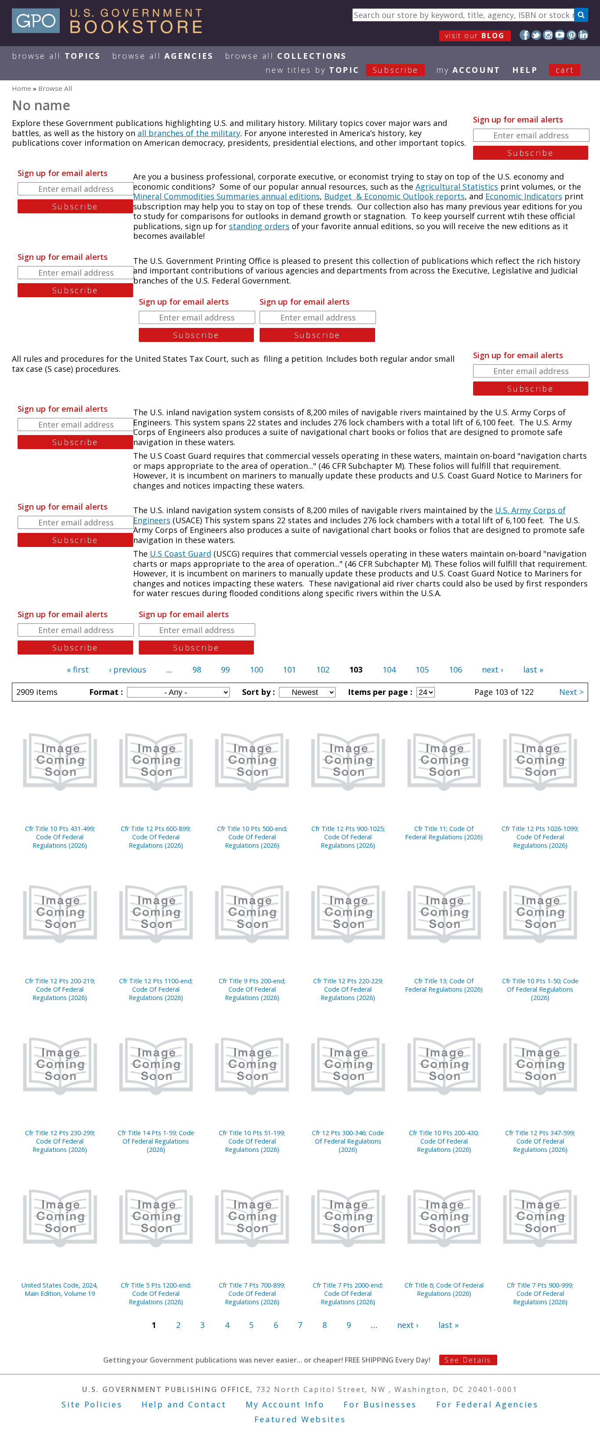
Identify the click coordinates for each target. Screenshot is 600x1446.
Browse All (56, 55)
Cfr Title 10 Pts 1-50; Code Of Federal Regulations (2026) (540, 989)
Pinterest (572, 35)
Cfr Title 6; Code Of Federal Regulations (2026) (444, 1289)
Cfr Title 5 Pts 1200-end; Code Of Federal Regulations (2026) (156, 1293)
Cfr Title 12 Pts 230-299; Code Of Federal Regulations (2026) (60, 1141)
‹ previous (127, 669)
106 (455, 669)
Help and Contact (183, 1404)
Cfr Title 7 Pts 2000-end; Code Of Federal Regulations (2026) (348, 1293)
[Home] (111, 30)
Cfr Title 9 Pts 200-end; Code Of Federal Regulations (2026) (252, 989)
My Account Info (285, 1404)
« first (78, 669)
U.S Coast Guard (180, 553)
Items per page (379, 692)
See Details (468, 1360)
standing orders (259, 226)
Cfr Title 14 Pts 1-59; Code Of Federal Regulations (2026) (156, 1141)
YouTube (560, 35)
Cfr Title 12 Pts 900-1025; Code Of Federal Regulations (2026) (348, 836)
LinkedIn (583, 35)
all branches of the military (188, 133)
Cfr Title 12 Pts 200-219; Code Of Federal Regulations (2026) (60, 989)
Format (105, 692)
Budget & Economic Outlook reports (394, 196)
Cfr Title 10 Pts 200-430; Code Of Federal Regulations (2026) (444, 1141)
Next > (571, 692)
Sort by (257, 692)
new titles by (342, 70)
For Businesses (380, 1404)
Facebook (525, 35)
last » (533, 669)
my (468, 70)
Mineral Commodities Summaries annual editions (226, 196)
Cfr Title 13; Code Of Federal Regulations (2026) (444, 985)
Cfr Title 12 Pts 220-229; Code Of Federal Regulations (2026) (348, 989)
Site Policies (91, 1404)
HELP (525, 70)
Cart (565, 70)
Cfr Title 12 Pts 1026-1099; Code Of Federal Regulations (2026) (540, 836)
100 (256, 669)
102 (322, 669)
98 (196, 669)
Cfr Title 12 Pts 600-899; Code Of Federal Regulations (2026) (156, 836)
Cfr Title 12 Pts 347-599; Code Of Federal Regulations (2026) (540, 1141)
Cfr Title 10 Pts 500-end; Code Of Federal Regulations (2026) (252, 836)
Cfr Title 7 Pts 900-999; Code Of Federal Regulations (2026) (540, 1293)
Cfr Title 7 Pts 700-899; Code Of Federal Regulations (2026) (252, 1293)
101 (289, 669)
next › (492, 669)
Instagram (548, 35)
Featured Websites (300, 1419)
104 (389, 669)
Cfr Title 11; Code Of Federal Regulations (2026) (444, 832)
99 (225, 669)
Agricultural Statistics (457, 186)
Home (21, 88)
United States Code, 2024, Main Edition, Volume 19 (60, 1289)
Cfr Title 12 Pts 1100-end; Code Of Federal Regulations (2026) (156, 989)
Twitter (536, 35)
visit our (475, 35)
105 (422, 669)
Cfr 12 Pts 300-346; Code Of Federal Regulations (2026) (348, 1141)
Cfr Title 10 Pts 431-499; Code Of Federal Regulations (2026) (60, 836)
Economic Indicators (523, 196)
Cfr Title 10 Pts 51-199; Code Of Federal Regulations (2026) (252, 1141)
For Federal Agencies (487, 1404)
